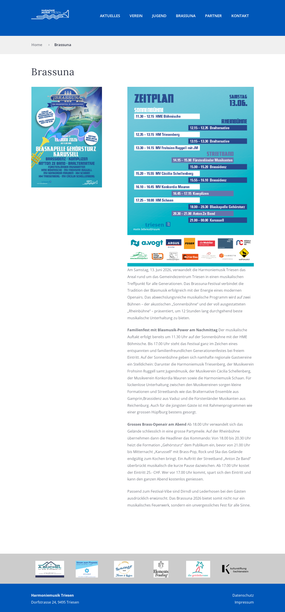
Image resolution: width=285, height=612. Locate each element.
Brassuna (185, 15)
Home (36, 44)
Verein (136, 15)
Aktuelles (110, 15)
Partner (213, 15)
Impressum (244, 602)
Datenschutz (243, 595)
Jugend (159, 15)
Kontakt (240, 15)
